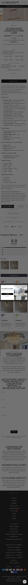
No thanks (7, 296)
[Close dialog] (26, 285)
